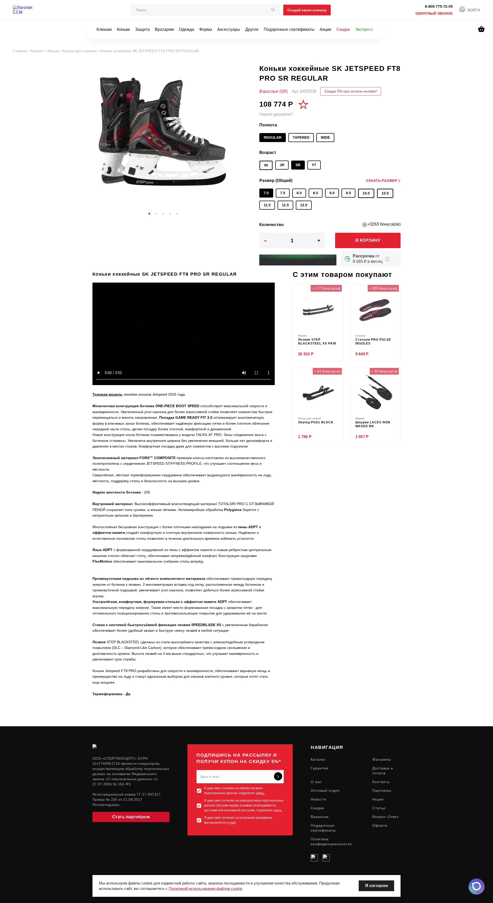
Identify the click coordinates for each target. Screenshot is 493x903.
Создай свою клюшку (307, 10)
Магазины (381, 759)
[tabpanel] (163, 134)
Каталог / (39, 51)
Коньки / (55, 51)
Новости (318, 799)
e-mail (231, 822)
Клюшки (104, 29)
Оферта (379, 825)
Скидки (343, 29)
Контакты (381, 782)
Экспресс (364, 29)
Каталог (318, 759)
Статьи (378, 808)
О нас (316, 782)
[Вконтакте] (314, 857)
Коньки (123, 29)
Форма (205, 29)
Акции (325, 29)
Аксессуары (228, 29)
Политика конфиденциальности (331, 841)
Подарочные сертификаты (289, 29)
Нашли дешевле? (276, 114)
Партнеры (381, 790)
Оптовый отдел (325, 790)
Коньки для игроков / (81, 51)
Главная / (22, 51)
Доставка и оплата (382, 770)
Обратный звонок (434, 13)
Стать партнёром (131, 817)
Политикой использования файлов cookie (205, 888)
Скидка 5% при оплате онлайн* (350, 91)
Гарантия (319, 768)
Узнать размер (381, 181)
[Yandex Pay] (297, 260)
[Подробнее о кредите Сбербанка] (387, 259)
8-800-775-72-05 (439, 6)
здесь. (260, 793)
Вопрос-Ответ (385, 817)
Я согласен (376, 885)
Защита (142, 29)
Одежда (186, 29)
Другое (252, 29)
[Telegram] (326, 857)
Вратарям (164, 29)
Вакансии (320, 817)
